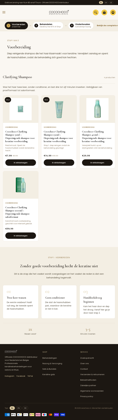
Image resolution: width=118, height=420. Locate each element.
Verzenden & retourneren (92, 374)
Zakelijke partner (88, 385)
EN (106, 2)
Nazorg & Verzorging (52, 363)
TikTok (30, 376)
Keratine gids (48, 374)
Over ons (84, 363)
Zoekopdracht (87, 358)
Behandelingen (49, 358)
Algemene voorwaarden (92, 391)
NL (101, 2)
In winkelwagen (20, 162)
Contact (84, 369)
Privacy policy (86, 396)
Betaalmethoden (88, 380)
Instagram (9, 376)
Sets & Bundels (49, 369)
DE (111, 2)
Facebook (21, 376)
